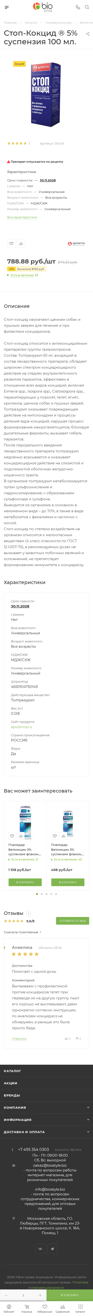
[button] (37, 894)
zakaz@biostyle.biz (50, 1165)
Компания (15, 1107)
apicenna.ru (21, 727)
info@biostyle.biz (50, 1189)
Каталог (12, 1071)
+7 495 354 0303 (33, 1150)
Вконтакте (40, 1249)
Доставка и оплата (24, 1132)
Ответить (19, 1038)
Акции (10, 1083)
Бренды (12, 1095)
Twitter (52, 1249)
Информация (18, 1120)
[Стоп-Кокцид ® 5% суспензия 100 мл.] (47, 95)
